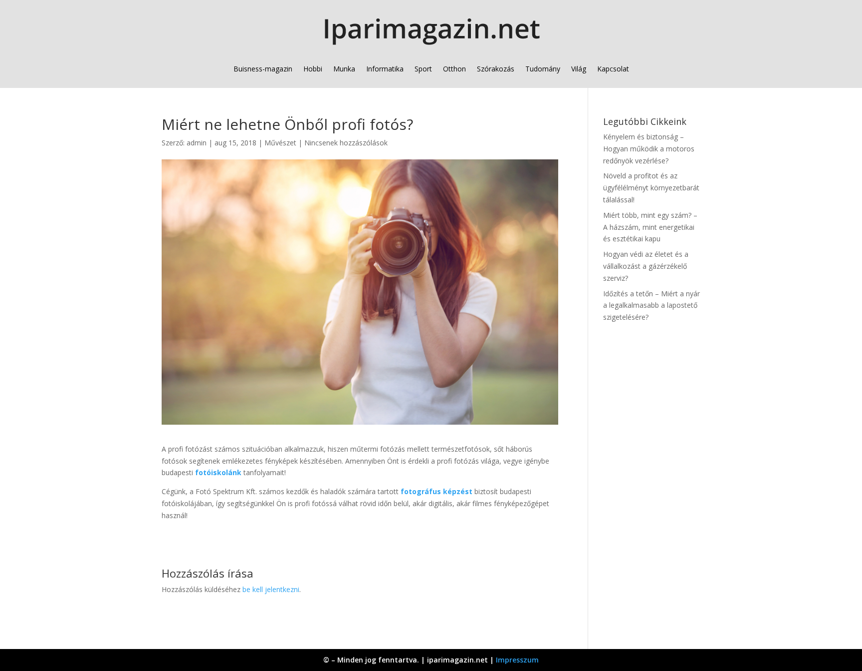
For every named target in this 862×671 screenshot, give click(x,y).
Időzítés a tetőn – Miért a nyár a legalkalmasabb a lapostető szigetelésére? (651, 305)
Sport (423, 68)
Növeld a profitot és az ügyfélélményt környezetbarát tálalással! (651, 187)
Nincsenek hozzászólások (346, 142)
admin (197, 142)
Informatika (385, 68)
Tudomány (542, 68)
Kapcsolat (613, 68)
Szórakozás (495, 68)
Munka (344, 68)
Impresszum (517, 660)
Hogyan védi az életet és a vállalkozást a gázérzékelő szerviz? (645, 266)
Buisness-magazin (262, 68)
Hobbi (312, 68)
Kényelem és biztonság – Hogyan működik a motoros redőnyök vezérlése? (648, 148)
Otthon (454, 68)
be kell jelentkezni (270, 589)
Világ (578, 68)
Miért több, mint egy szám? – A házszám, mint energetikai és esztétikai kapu (650, 227)
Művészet (280, 142)
